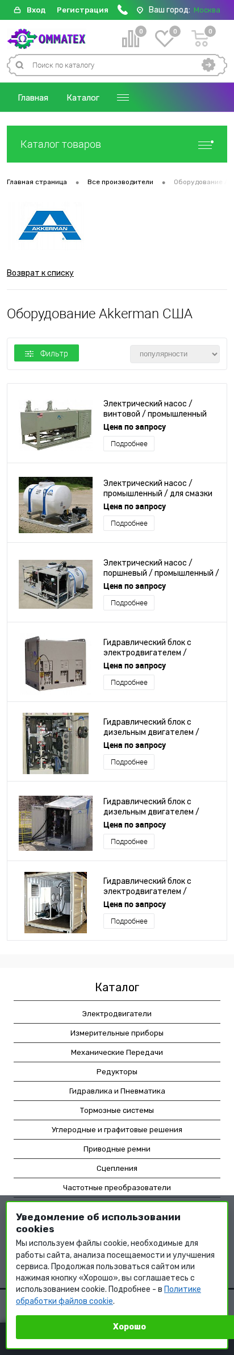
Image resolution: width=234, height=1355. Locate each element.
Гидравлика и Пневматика (117, 1091)
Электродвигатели (117, 1013)
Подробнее (129, 443)
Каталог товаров (60, 144)
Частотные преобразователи (117, 1187)
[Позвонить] (123, 12)
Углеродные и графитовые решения (117, 1129)
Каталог (82, 98)
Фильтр (54, 353)
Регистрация (82, 10)
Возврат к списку (40, 273)
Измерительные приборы (117, 1033)
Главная (33, 98)
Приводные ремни (117, 1149)
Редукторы (117, 1071)
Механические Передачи (117, 1052)
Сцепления (117, 1168)
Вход (36, 10)
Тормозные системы (117, 1110)
